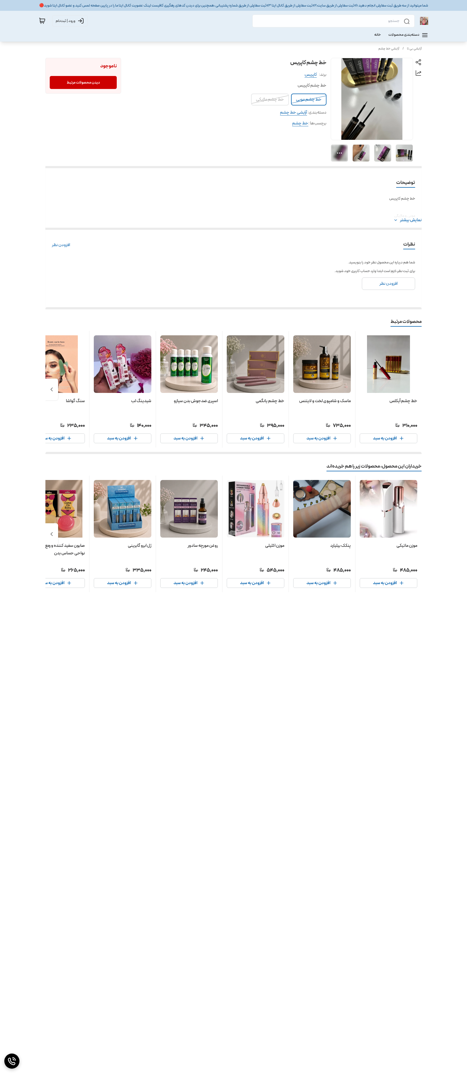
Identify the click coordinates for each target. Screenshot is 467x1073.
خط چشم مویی (309, 99)
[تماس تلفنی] (11, 1061)
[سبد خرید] (42, 21)
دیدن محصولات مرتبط (83, 82)
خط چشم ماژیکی (270, 99)
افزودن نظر (61, 245)
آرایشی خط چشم (388, 48)
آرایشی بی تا (414, 48)
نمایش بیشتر (411, 220)
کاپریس (311, 74)
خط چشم (300, 123)
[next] (51, 389)
